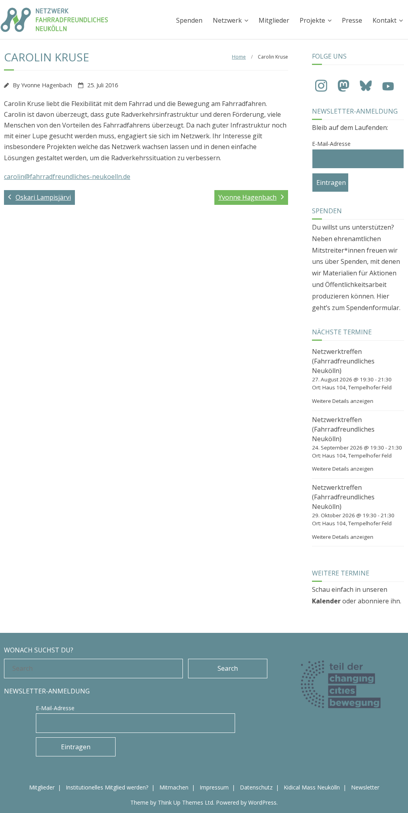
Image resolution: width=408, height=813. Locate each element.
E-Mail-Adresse (331, 143)
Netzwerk (227, 20)
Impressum (214, 787)
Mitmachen (173, 787)
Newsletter (365, 787)
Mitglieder (274, 20)
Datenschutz (256, 787)
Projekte (312, 20)
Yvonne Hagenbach (46, 85)
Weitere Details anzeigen (342, 401)
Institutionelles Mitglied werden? (107, 787)
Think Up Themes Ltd (185, 802)
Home (239, 56)
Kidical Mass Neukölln (312, 787)
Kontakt (384, 20)
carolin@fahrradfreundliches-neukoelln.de (67, 176)
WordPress (262, 802)
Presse (352, 20)
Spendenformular (372, 307)
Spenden (189, 20)
